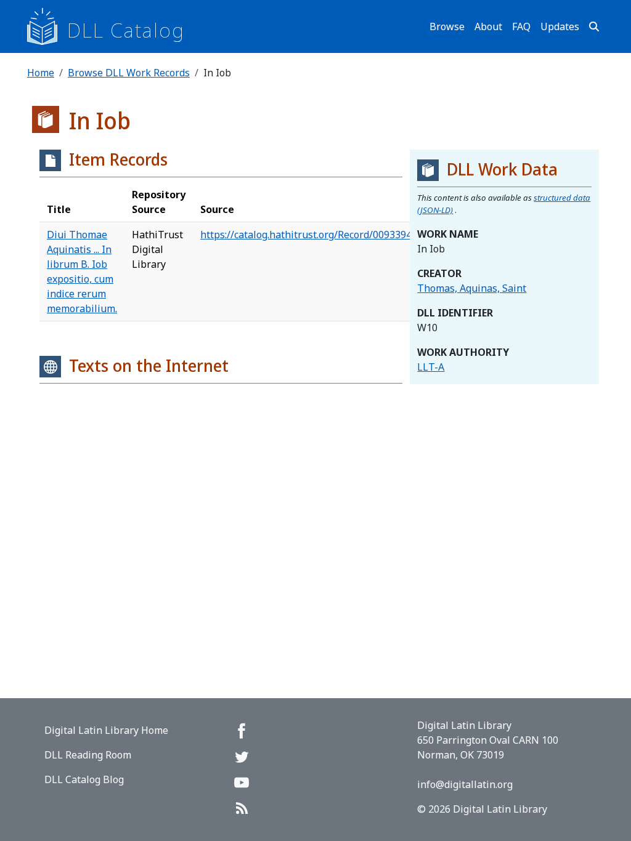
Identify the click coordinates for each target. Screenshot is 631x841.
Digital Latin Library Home (106, 730)
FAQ (521, 26)
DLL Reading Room (87, 755)
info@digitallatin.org (465, 784)
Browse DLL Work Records (129, 72)
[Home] (47, 26)
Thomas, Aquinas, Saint (471, 288)
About (488, 26)
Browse (447, 26)
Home (40, 72)
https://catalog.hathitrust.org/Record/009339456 (311, 234)
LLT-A (430, 367)
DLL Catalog (126, 30)
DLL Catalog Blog (84, 779)
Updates (559, 26)
